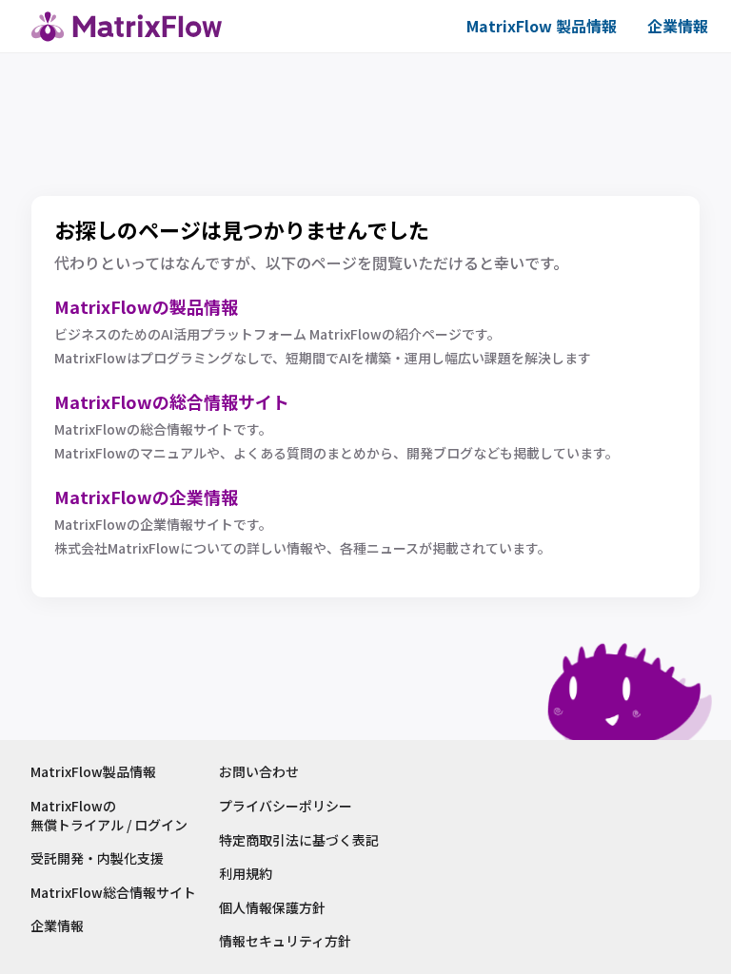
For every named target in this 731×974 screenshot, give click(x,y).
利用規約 (245, 874)
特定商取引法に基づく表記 (299, 840)
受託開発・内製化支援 (97, 858)
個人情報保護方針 (272, 908)
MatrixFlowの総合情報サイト (171, 401)
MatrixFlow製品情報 (93, 772)
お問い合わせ (259, 772)
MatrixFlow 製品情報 (541, 25)
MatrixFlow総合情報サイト (113, 893)
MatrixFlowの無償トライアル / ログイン (109, 815)
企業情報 (677, 25)
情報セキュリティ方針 (285, 941)
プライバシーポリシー (285, 806)
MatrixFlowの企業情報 (146, 496)
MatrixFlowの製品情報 (146, 306)
